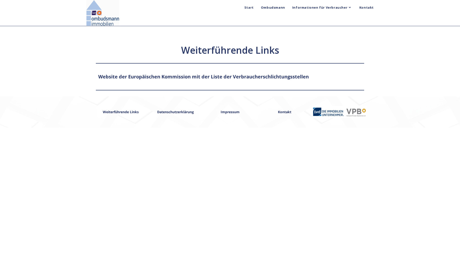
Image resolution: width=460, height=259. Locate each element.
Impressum (230, 112)
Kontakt (284, 112)
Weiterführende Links (121, 112)
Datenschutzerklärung (175, 112)
